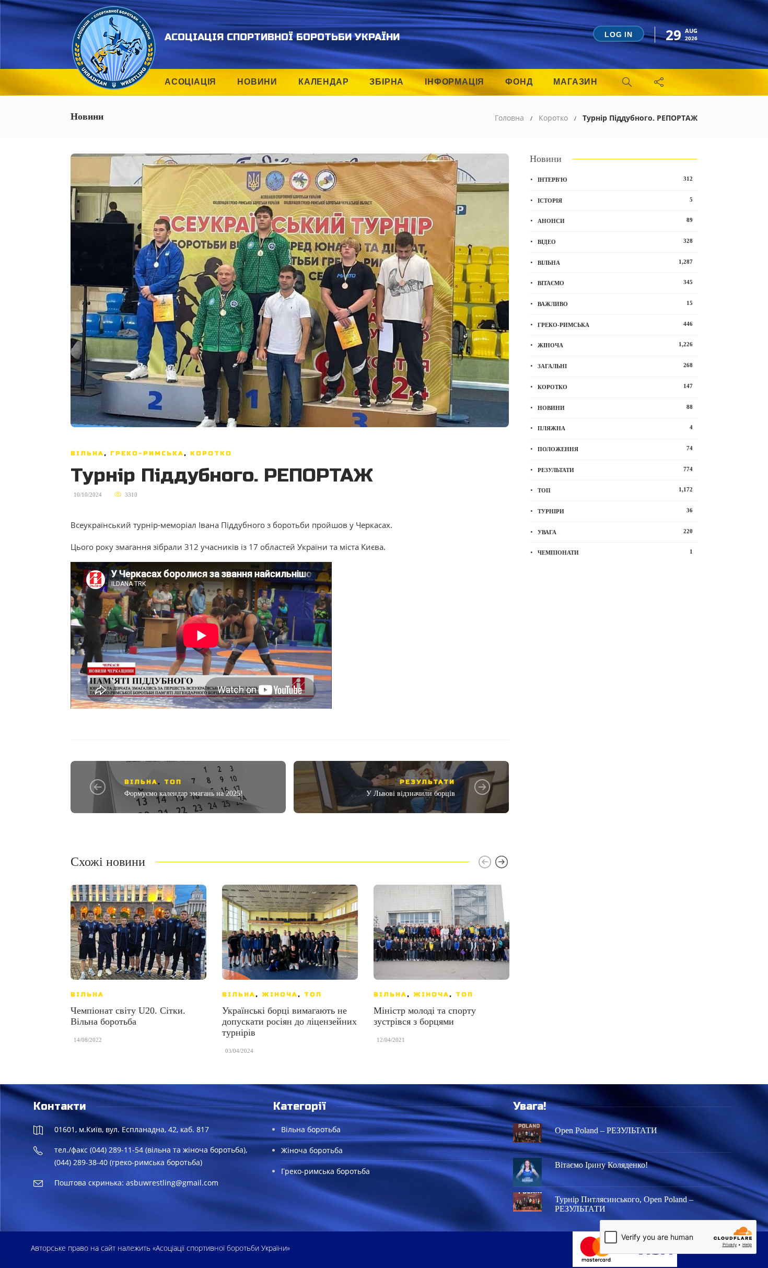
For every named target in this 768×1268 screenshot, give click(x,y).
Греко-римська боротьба (325, 1171)
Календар (323, 81)
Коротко (553, 118)
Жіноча (280, 994)
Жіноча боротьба (312, 1150)
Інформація (454, 81)
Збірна (386, 81)
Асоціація (190, 81)
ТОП (173, 781)
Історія (615, 200)
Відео (615, 241)
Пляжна (615, 427)
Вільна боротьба (311, 1129)
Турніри (615, 510)
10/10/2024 (88, 494)
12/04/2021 (391, 1040)
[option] (138, 969)
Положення (615, 448)
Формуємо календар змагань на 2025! (183, 793)
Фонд (518, 81)
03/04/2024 (239, 1051)
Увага (615, 531)
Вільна (87, 453)
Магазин (575, 81)
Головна (509, 118)
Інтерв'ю (615, 179)
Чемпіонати (615, 552)
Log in (618, 34)
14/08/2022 (88, 1040)
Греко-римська (147, 453)
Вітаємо (615, 282)
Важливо (615, 303)
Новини (257, 81)
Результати (427, 781)
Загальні (615, 365)
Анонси (615, 220)
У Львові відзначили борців (410, 793)
